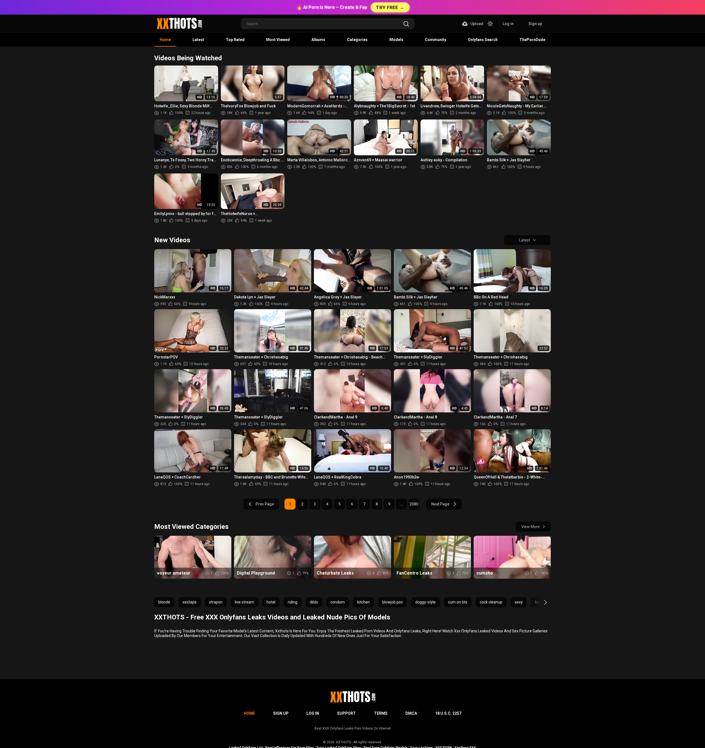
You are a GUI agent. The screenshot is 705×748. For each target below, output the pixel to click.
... (401, 504)
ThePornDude (532, 39)
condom (337, 602)
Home (165, 39)
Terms (380, 713)
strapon (216, 602)
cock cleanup (491, 602)
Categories (357, 39)
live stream (244, 602)
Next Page (440, 504)
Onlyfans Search (483, 39)
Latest (198, 39)
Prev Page (265, 504)
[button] (540, 602)
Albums (318, 39)
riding (292, 602)
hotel (271, 602)
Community (435, 39)
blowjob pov (392, 602)
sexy (519, 602)
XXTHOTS (343, 742)
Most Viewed (278, 39)
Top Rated (235, 39)
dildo (314, 602)
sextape (190, 602)
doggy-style (425, 602)
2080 (414, 504)
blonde (164, 602)
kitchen (363, 602)
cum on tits (457, 602)
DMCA (411, 713)
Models (396, 39)
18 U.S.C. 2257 (448, 713)
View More (530, 526)
